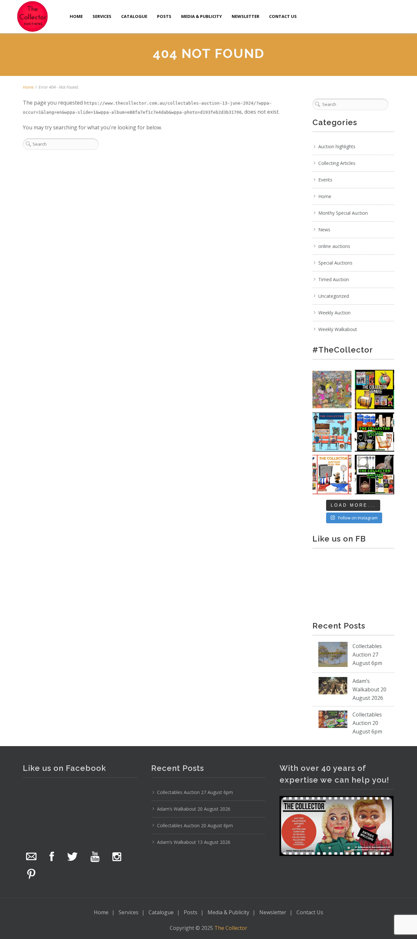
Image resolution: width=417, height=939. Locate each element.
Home (76, 16)
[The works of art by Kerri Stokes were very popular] (332, 389)
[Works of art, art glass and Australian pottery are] (374, 474)
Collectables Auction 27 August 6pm (367, 655)
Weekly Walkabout (337, 329)
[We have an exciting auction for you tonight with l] (332, 432)
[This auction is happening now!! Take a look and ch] (374, 432)
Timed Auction (333, 279)
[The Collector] (32, 16)
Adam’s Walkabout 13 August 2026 (193, 842)
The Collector (230, 928)
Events (325, 180)
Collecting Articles (336, 163)
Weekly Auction (334, 313)
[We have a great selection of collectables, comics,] (374, 389)
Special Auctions (335, 263)
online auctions (334, 246)
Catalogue (134, 16)
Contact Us (283, 16)
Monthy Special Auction (343, 213)
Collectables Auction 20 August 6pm (367, 723)
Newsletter (245, 16)
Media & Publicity (201, 16)
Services (102, 16)
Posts (164, 16)
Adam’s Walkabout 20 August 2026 (369, 689)
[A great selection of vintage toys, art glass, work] (332, 474)
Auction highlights (336, 146)
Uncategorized (333, 296)
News (324, 229)
